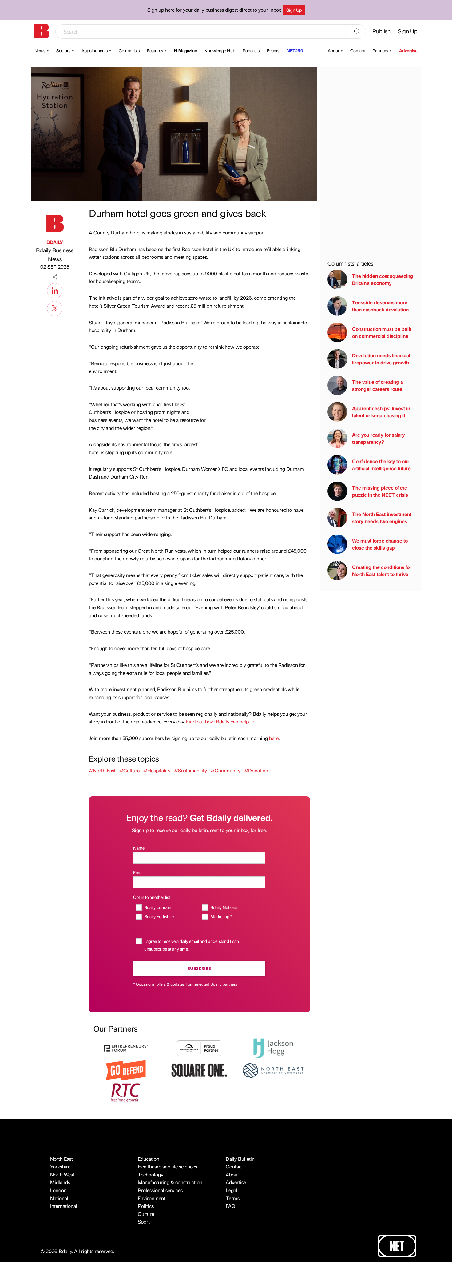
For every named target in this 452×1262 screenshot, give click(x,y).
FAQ (230, 1206)
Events (273, 50)
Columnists (129, 50)
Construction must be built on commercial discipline (381, 332)
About (333, 50)
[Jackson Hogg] (273, 1047)
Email (138, 872)
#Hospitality (156, 770)
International (63, 1206)
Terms (233, 1198)
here (274, 738)
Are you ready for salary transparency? (378, 438)
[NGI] (199, 1047)
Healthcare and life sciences (167, 1166)
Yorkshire (60, 1166)
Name (139, 848)
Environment (151, 1198)
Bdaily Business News (54, 254)
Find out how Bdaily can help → (220, 721)
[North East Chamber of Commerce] (273, 1069)
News (39, 50)
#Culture (129, 770)
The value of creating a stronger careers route (377, 385)
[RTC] (125, 1092)
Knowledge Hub (219, 50)
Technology (150, 1174)
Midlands (60, 1182)
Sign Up (294, 10)
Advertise (408, 50)
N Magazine (185, 50)
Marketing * (221, 916)
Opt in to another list (151, 897)
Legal (231, 1190)
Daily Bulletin (240, 1159)
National (59, 1198)
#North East (102, 770)
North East (61, 1159)
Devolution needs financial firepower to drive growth (381, 358)
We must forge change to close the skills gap (380, 544)
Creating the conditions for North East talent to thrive (381, 570)
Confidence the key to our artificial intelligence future (381, 464)
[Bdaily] (42, 31)
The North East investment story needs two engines (381, 517)
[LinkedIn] (54, 289)
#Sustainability (190, 770)
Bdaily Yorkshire (159, 916)
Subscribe (199, 968)
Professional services (160, 1190)
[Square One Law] (199, 1069)
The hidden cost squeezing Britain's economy (382, 279)
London (58, 1190)
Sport (144, 1221)
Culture (146, 1214)
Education (148, 1159)
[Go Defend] (125, 1069)
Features (155, 50)
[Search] (357, 32)
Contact (357, 50)
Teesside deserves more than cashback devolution (380, 305)
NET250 (295, 50)
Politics (146, 1206)
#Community (225, 770)
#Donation (256, 770)
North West (62, 1174)
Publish (381, 30)
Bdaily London (157, 907)
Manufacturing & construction (170, 1182)
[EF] (125, 1047)
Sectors (63, 50)
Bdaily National (224, 907)
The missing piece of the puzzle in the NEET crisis (380, 491)
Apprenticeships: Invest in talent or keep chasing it (381, 411)
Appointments (94, 50)
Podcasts (251, 50)
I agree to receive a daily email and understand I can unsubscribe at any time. (191, 945)
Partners (380, 50)
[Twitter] (54, 307)
